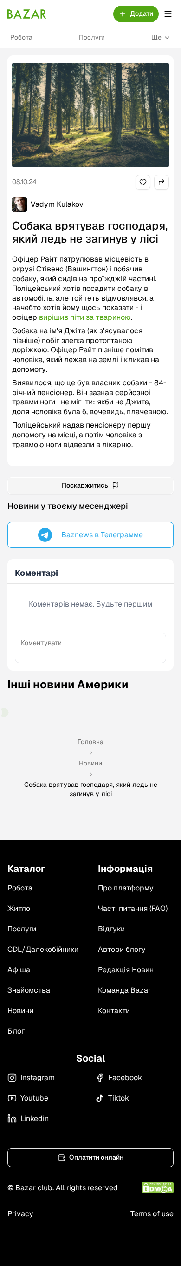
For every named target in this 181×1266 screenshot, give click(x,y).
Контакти (114, 1010)
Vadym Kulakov (57, 204)
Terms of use (152, 1214)
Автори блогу (122, 949)
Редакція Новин (126, 970)
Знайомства (28, 990)
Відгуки (111, 929)
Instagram (37, 1077)
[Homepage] (26, 14)
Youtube (34, 1098)
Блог (16, 1031)
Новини (90, 763)
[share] (143, 182)
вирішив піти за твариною (85, 317)
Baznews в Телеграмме (102, 535)
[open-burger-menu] (168, 14)
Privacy (20, 1214)
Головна (90, 742)
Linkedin (34, 1118)
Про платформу (126, 888)
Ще (156, 37)
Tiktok (118, 1098)
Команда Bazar (124, 990)
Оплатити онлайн (96, 1157)
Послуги (92, 37)
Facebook (125, 1077)
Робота (21, 37)
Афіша (18, 970)
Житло (18, 908)
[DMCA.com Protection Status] (158, 1187)
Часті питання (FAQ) (133, 908)
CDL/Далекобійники (42, 949)
